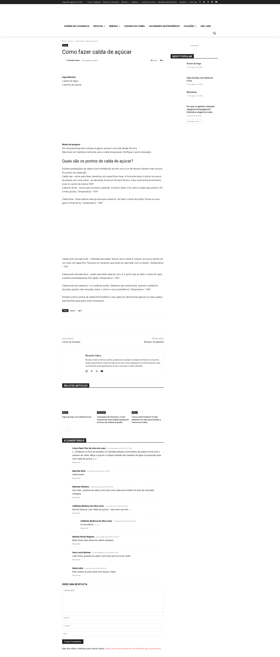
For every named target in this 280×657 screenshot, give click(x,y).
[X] (208, 2)
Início (64, 41)
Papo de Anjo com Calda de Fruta (76, 417)
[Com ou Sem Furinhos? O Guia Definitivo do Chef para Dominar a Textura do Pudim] (148, 402)
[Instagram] (204, 2)
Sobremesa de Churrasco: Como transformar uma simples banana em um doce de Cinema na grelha (113, 419)
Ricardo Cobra (74, 60)
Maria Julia (77, 568)
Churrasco (101, 412)
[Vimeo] (212, 2)
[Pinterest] (92, 370)
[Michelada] (178, 96)
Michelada (192, 92)
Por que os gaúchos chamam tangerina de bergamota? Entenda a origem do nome (201, 109)
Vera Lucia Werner (81, 552)
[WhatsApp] (110, 68)
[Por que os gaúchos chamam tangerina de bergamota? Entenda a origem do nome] (178, 110)
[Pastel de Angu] (178, 67)
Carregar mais (193, 121)
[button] (214, 33)
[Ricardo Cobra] (64, 60)
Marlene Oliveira (80, 486)
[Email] (117, 68)
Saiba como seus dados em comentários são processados (133, 648)
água (80, 310)
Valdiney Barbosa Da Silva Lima (88, 505)
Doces (70, 41)
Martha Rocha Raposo (83, 536)
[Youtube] (216, 2)
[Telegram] (124, 68)
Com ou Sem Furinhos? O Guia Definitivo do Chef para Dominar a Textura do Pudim (146, 419)
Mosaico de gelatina (154, 342)
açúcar (72, 310)
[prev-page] (64, 429)
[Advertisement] (113, 114)
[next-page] (68, 429)
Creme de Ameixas (71, 342)
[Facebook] (200, 2)
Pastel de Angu (194, 63)
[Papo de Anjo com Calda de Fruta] (78, 402)
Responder (76, 462)
